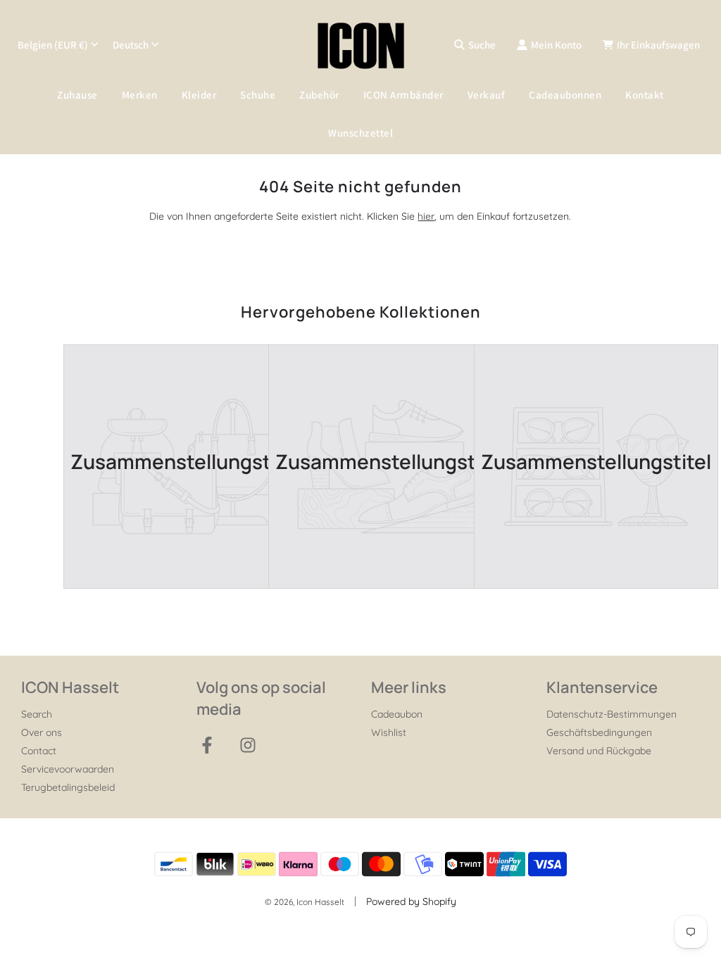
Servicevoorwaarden (67, 769)
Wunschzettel (360, 132)
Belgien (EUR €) (53, 44)
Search (36, 714)
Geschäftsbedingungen (599, 732)
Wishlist (388, 732)
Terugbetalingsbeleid (68, 787)
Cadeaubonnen (565, 94)
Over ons (41, 732)
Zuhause (77, 94)
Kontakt (644, 94)
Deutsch (131, 44)
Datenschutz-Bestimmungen (611, 714)
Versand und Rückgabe (598, 750)
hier (426, 216)
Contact (38, 750)
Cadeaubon (396, 714)
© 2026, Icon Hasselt (304, 902)
